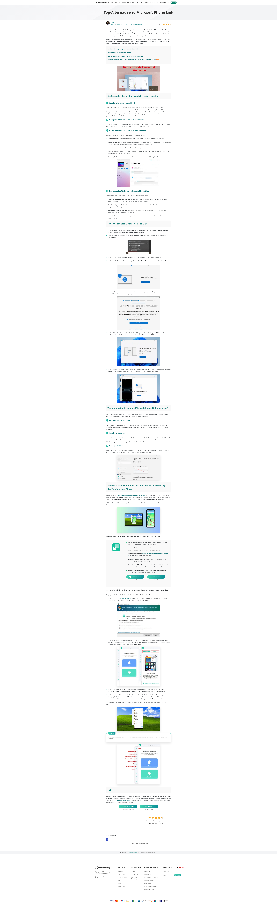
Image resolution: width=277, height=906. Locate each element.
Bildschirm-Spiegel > (133, 852)
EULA (119, 883)
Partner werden (135, 885)
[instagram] (183, 867)
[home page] (101, 3)
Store (174, 2)
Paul (112, 22)
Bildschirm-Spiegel (137, 24)
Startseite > (125, 852)
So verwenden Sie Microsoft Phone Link (119, 52)
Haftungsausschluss (123, 886)
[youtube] (180, 867)
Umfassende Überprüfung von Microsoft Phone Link (123, 49)
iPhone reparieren (149, 880)
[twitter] (177, 867)
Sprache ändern (101, 877)
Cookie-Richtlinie (122, 877)
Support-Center (135, 874)
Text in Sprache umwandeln (151, 877)
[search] (168, 3)
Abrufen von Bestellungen (134, 878)
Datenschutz (121, 874)
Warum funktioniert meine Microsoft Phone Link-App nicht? (125, 56)
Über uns (120, 871)
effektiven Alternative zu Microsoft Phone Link (131, 495)
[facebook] (174, 867)
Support (156, 2)
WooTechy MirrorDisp (124, 598)
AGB (119, 880)
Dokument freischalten (150, 886)
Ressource (163, 2)
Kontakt (133, 871)
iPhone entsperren (149, 874)
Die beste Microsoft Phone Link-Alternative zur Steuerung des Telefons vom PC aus (132, 59)
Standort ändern (148, 871)
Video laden (147, 883)
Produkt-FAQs (135, 882)
